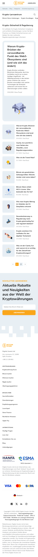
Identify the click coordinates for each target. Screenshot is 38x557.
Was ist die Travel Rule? (25, 157)
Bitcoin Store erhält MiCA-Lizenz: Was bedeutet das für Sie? (24, 189)
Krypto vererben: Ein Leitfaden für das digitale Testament (24, 233)
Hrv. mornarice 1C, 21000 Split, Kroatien (10, 355)
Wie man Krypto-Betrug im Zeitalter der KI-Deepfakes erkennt (25, 204)
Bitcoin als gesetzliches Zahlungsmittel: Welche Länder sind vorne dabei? (25, 174)
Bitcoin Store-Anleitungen (10, 18)
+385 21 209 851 (7, 359)
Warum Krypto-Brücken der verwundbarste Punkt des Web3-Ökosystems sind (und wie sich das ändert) (17, 56)
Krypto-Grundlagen (27, 18)
